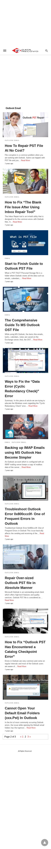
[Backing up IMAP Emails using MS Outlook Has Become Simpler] (25, 426)
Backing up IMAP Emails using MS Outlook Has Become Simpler (25, 452)
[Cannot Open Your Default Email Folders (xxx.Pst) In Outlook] (25, 687)
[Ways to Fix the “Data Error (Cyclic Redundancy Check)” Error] (25, 360)
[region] (25, 23)
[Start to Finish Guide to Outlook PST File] (25, 242)
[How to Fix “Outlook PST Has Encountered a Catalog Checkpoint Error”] (25, 621)
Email (7, 258)
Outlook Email (12, 140)
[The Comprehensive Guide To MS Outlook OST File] (25, 299)
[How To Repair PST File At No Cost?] (25, 124)
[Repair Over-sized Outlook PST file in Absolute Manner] (25, 556)
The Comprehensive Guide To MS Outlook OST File (22, 325)
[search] (46, 50)
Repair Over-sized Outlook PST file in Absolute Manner (20, 582)
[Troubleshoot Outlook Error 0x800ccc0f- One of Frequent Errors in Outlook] (25, 488)
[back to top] (44, 842)
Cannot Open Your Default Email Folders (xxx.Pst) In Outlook (22, 713)
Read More (25, 160)
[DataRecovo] (25, 50)
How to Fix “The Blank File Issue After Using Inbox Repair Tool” (23, 207)
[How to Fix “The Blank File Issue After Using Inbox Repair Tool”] (25, 181)
